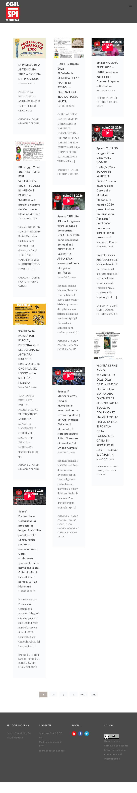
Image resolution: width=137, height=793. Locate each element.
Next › (83, 694)
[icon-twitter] (86, 733)
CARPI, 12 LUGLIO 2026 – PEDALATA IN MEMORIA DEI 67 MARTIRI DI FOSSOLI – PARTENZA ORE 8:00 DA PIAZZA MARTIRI (68, 84)
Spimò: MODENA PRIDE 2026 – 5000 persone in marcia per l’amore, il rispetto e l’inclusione (108, 75)
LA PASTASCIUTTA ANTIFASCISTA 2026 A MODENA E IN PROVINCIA (29, 72)
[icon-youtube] (75, 733)
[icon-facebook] (81, 733)
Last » (94, 694)
